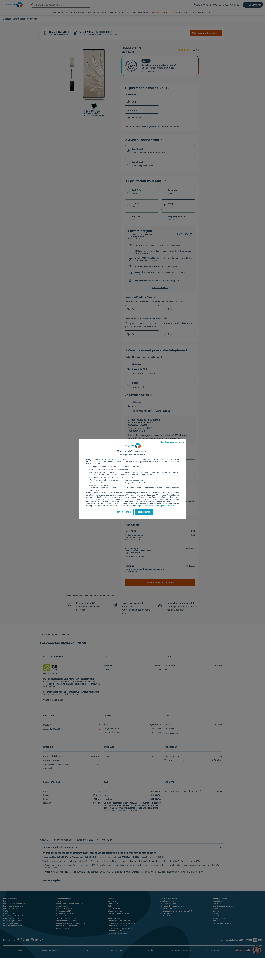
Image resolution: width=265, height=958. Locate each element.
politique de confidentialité (149, 506)
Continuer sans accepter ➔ (172, 442)
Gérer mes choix (124, 512)
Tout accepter (144, 512)
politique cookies (167, 506)
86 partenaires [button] (113, 460)
